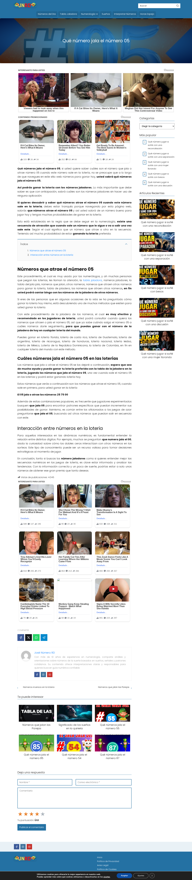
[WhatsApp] (36, 637)
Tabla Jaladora (68, 14)
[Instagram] (43, 674)
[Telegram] (44, 637)
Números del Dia (47, 14)
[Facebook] (20, 637)
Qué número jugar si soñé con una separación (161, 155)
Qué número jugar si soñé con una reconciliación (158, 145)
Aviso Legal (102, 865)
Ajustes (140, 875)
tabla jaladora (92, 280)
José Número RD (44, 652)
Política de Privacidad (108, 861)
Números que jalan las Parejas (113, 687)
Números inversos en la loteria (38, 687)
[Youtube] (49, 674)
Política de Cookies (107, 869)
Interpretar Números (125, 14)
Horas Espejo (147, 14)
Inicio (99, 857)
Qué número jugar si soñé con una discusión (160, 184)
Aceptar (124, 875)
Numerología (88, 14)
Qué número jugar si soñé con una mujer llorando (158, 165)
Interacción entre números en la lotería (52, 255)
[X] (28, 637)
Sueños (106, 14)
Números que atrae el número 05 (48, 250)
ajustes (106, 877)
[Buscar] (177, 5)
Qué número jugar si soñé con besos (158, 175)
